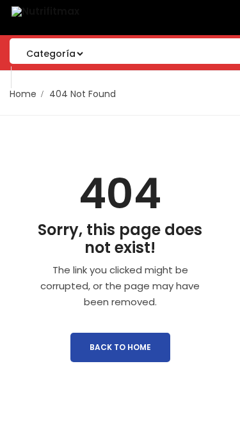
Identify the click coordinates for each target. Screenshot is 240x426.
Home (23, 93)
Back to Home (120, 347)
